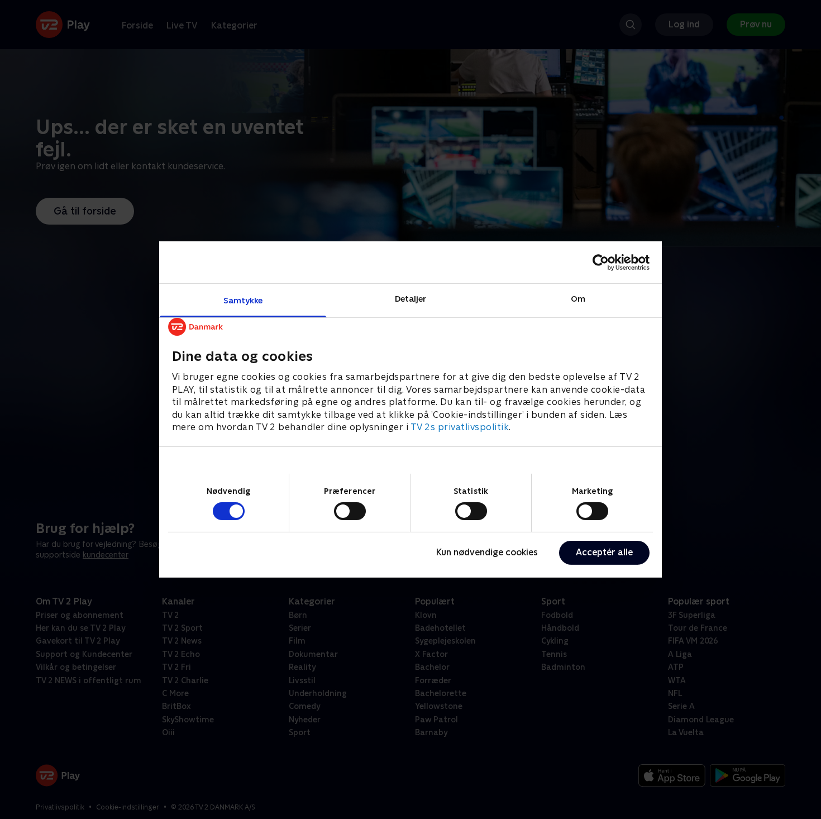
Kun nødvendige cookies (487, 552)
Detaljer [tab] (411, 298)
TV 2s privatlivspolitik (459, 427)
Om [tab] (578, 298)
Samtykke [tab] (243, 300)
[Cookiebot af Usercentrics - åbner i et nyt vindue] (601, 262)
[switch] (350, 511)
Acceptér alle (604, 552)
